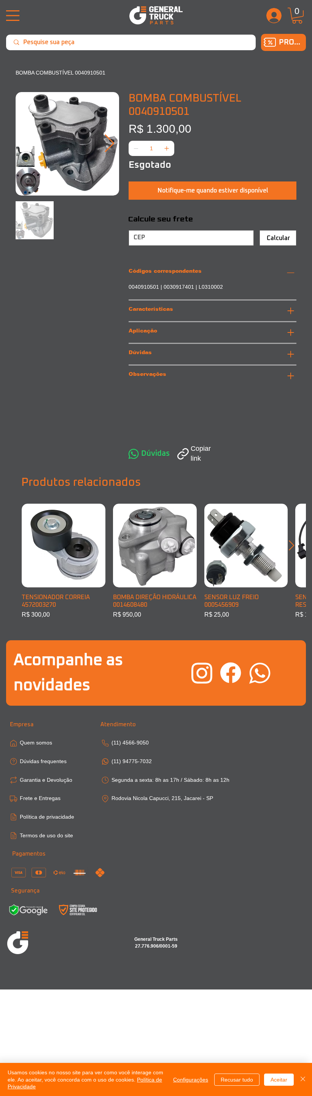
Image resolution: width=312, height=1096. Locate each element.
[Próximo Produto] (291, 545)
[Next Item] (109, 144)
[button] (297, 16)
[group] (156, 561)
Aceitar (279, 1080)
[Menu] (12, 15)
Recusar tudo (237, 1080)
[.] (274, 15)
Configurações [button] (190, 1080)
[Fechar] (302, 1079)
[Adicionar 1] (166, 148)
